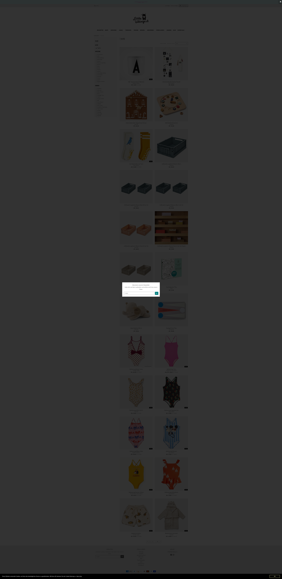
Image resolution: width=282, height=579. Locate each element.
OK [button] (275, 576)
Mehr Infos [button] (79, 576)
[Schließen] (280, 1)
